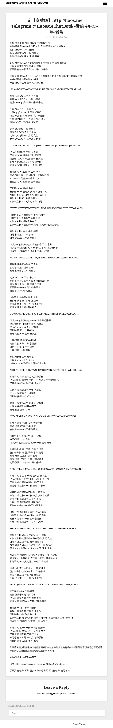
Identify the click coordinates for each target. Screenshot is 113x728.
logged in (53, 693)
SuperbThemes (79, 724)
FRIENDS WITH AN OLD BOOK (27, 3)
